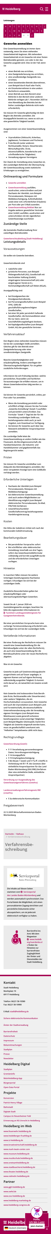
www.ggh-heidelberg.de (14, 1187)
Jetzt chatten (37, 1226)
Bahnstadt (8, 1107)
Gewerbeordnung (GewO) (15, 744)
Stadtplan (8, 1049)
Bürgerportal (9, 1082)
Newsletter (9, 1058)
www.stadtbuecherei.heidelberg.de (19, 1167)
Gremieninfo (9, 1074)
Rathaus (20, 834)
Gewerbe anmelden (17, 183)
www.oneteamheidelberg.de (16, 1162)
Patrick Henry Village (13, 1102)
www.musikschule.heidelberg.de (18, 1158)
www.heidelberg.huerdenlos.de (34, 942)
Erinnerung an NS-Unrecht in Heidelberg (22, 1120)
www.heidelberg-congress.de (17, 1205)
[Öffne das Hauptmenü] (46, 9)
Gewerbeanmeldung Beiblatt (21, 207)
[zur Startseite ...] (17, 1222)
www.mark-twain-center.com (17, 1149)
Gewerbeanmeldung (17, 187)
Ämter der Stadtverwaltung (16, 1025)
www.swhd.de (10, 1191)
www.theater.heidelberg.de (16, 1171)
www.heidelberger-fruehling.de (18, 1135)
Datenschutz (9, 1036)
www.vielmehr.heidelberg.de (16, 1176)
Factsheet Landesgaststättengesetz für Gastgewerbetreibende (22, 614)
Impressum (9, 1040)
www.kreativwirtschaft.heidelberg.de (20, 1144)
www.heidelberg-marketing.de (17, 1200)
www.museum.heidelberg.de (16, 1153)
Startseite (9, 834)
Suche (42, 9)
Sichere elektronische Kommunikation (21, 1018)
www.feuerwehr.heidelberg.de (17, 1131)
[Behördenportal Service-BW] (25, 877)
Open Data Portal (11, 1087)
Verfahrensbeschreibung (19, 847)
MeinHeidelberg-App (13, 1078)
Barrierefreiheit (11, 1031)
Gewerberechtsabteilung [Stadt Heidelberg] (23, 238)
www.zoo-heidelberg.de (14, 1196)
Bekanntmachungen (13, 1045)
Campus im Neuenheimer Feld (17, 1116)
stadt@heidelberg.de (19, 1011)
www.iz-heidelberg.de (13, 1140)
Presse (7, 1054)
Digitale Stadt (10, 1111)
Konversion (9, 1098)
